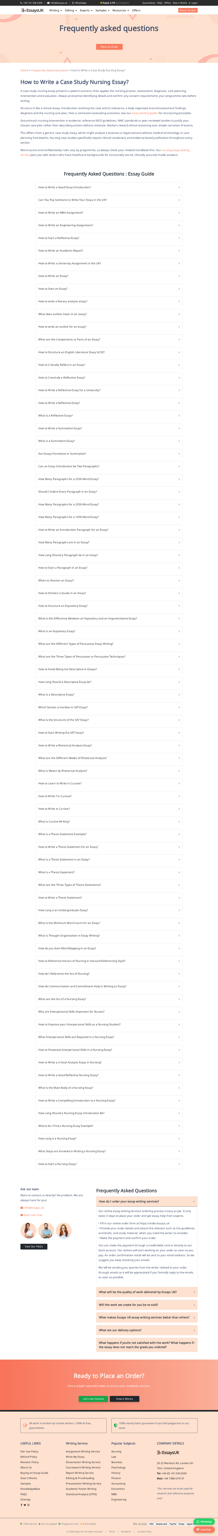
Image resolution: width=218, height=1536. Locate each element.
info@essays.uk (58, 2)
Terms (112, 1531)
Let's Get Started (93, 1399)
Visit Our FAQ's (34, 1246)
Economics (118, 1489)
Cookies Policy (144, 1531)
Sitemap (25, 1499)
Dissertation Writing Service (83, 1462)
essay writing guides (145, 113)
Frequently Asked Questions (49, 70)
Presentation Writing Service (83, 1483)
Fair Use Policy (29, 1451)
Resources (120, 10)
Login (194, 2)
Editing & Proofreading (80, 1478)
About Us (26, 1467)
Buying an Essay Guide (34, 1473)
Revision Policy (29, 1462)
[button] (204, 1529)
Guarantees (149, 2)
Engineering (118, 1499)
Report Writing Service (80, 1473)
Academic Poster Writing (81, 1489)
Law (113, 1456)
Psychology (118, 1467)
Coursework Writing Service (83, 1467)
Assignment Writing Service (83, 1451)
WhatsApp (80, 2)
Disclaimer (126, 1531)
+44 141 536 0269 (32, 2)
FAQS (23, 1494)
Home (24, 70)
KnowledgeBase (30, 1489)
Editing (70, 10)
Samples (101, 10)
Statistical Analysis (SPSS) (81, 1494)
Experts (85, 10)
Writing (54, 10)
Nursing (116, 1451)
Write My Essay (75, 1456)
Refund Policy (28, 1456)
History (115, 1473)
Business (116, 1462)
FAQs (160, 2)
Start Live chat (32, 1215)
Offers (167, 2)
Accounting (118, 1483)
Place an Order (109, 46)
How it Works (180, 2)
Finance (116, 1478)
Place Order (188, 10)
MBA (114, 1494)
